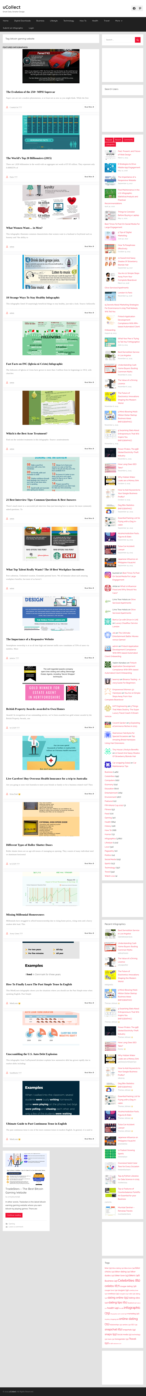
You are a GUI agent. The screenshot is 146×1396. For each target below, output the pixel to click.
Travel (107, 20)
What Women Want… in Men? (24, 227)
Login (31, 28)
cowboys (113, 1294)
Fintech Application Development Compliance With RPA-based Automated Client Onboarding (122, 323)
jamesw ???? (14, 658)
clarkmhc (108, 1202)
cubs (132, 1294)
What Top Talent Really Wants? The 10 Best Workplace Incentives (45, 569)
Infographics (110, 838)
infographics (115, 1314)
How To (83, 20)
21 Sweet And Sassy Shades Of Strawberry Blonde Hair (127, 261)
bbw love (129, 1268)
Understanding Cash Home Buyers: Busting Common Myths (128, 368)
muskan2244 (122, 1182)
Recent (118, 140)
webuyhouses (123, 953)
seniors (127, 1325)
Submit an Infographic (13, 28)
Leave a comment (16, 1227)
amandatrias (122, 1144)
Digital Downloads (22, 20)
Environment (110, 797)
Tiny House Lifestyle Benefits (125, 749)
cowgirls (123, 1294)
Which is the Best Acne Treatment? (26, 433)
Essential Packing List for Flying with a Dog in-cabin (129, 521)
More (117, 20)
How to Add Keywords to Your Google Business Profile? (129, 493)
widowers (117, 1343)
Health (95, 20)
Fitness (108, 809)
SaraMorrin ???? (16, 1073)
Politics (108, 855)
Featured (109, 801)
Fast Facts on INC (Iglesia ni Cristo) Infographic (34, 363)
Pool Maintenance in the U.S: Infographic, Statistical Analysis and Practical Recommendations (122, 197)
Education (109, 788)
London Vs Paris (125, 293)
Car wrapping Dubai (121, 763)
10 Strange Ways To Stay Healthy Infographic (33, 297)
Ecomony (109, 784)
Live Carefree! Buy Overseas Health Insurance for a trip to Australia (46, 778)
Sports (107, 863)
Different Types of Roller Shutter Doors (29, 844)
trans (111, 1339)
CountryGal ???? (16, 107)
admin (12, 247)
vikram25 (121, 1078)
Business (40, 20)
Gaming (12, 1224)
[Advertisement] (123, 65)
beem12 (116, 679)
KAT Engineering (119, 706)
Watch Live (110, 876)
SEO (134, 1325)
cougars (123, 1290)
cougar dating (128, 1286)
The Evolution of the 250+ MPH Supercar (30, 91)
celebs (112, 1286)
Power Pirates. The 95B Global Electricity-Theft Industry (128, 452)
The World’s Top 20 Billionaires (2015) (29, 158)
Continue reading (14, 1215)
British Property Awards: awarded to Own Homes (35, 708)
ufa (113, 633)
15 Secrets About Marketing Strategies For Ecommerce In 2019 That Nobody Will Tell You (122, 308)
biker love (122, 1275)
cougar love (111, 1290)
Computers (110, 780)
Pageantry (109, 851)
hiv (121, 1308)
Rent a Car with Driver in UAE (125, 620)
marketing (133, 1314)
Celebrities (109, 776)
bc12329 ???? (15, 728)
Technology (68, 20)
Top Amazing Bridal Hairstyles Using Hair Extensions (120, 739)
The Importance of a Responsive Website (30, 639)
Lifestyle (54, 20)
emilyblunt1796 (14, 1197)
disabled (132, 1303)
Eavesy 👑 (122, 1049)
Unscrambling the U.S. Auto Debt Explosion (31, 1054)
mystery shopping (112, 1319)
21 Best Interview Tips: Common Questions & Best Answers (41, 499)
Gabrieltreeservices (125, 937)
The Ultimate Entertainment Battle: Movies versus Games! (125, 636)
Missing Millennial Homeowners (25, 914)
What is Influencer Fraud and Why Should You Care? (124, 589)
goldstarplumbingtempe (127, 1062)
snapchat (113, 1329)
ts (111, 1343)
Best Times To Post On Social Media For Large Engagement (125, 576)
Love (107, 847)
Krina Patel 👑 (15, 794)
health (113, 1307)
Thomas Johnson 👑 (112, 1003)
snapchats (129, 1330)
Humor (108, 834)
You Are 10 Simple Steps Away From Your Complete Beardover (128, 276)
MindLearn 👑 (15, 1003)
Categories (110, 144)
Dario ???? (13, 177)
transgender (122, 1339)
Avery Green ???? (16, 934)
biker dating (122, 1271)
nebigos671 (109, 984)
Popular (109, 140)
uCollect (12, 7)
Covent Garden (119, 723)
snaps (111, 1334)
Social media (124, 1334)
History (108, 826)
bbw (108, 1268)
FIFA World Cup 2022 (114, 805)
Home (5, 20)
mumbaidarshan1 (124, 1214)
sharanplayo (122, 1157)
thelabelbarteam (124, 1170)
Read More (89, 107)
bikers (134, 1275)
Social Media (110, 859)
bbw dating (118, 1268)
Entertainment (111, 793)
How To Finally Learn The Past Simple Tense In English (39, 984)
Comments (128, 140)
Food (107, 813)
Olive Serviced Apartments (117, 288)
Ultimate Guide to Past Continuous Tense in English (36, 1123)
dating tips (117, 1302)
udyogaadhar (123, 965)
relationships (116, 1325)
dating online (118, 1297)
